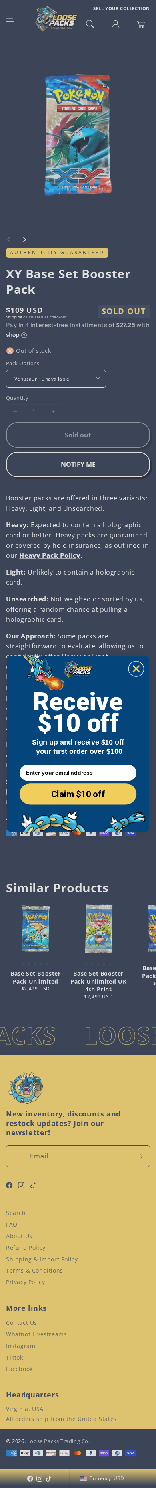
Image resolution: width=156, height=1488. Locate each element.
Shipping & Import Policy (42, 1259)
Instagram (20, 1346)
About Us (19, 1236)
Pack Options (23, 363)
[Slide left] (9, 239)
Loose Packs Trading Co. (58, 1441)
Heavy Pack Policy (49, 555)
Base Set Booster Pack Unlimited (35, 977)
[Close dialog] (136, 669)
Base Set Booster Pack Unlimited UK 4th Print (98, 981)
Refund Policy (26, 1247)
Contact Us (21, 1322)
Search (16, 1213)
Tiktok (14, 1357)
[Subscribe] (141, 1156)
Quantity (17, 397)
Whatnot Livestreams (36, 1334)
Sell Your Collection (121, 8)
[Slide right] (24, 239)
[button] (10, 19)
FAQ (12, 1224)
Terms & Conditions (34, 1270)
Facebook (19, 1369)
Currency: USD (106, 1478)
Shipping (14, 317)
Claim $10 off (78, 794)
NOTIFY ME (78, 464)
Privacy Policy (25, 1282)
